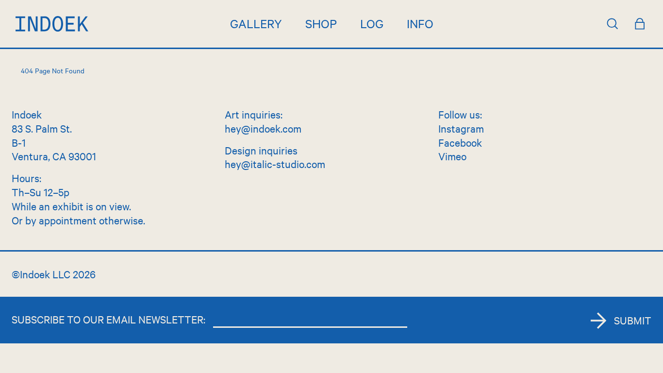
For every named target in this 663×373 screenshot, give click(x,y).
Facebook (460, 142)
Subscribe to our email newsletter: (108, 319)
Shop (321, 23)
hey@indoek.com (263, 128)
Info (420, 23)
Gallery (256, 23)
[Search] (612, 24)
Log (371, 23)
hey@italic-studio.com (275, 163)
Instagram (461, 128)
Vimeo (452, 156)
